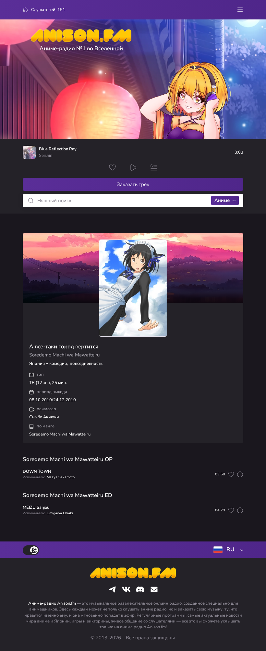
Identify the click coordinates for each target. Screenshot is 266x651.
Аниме (222, 200)
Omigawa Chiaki (60, 513)
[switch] (31, 550)
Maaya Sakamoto (61, 477)
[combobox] (227, 549)
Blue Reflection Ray (58, 149)
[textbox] (227, 549)
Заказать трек (133, 184)
